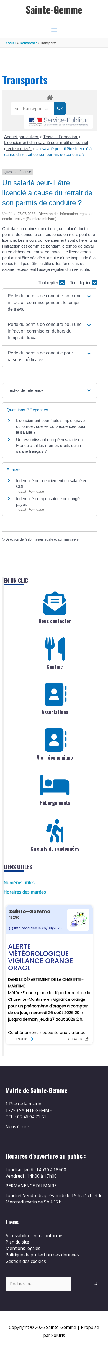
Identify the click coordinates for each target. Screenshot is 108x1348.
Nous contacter (55, 620)
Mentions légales (23, 1248)
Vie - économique (55, 757)
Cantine (55, 666)
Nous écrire (17, 1126)
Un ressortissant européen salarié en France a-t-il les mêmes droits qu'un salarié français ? (49, 445)
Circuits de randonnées (54, 848)
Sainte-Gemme (54, 9)
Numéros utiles (19, 882)
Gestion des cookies (26, 1261)
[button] (50, 303)
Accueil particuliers (21, 136)
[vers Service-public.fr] (58, 122)
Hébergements (55, 802)
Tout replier (48, 282)
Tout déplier (81, 282)
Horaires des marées (25, 892)
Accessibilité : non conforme (34, 1236)
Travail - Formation (60, 136)
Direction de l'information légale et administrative (42, 539)
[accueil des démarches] (49, 96)
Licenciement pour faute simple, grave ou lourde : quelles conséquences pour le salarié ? (51, 426)
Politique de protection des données (42, 1255)
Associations (55, 712)
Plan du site (17, 1242)
